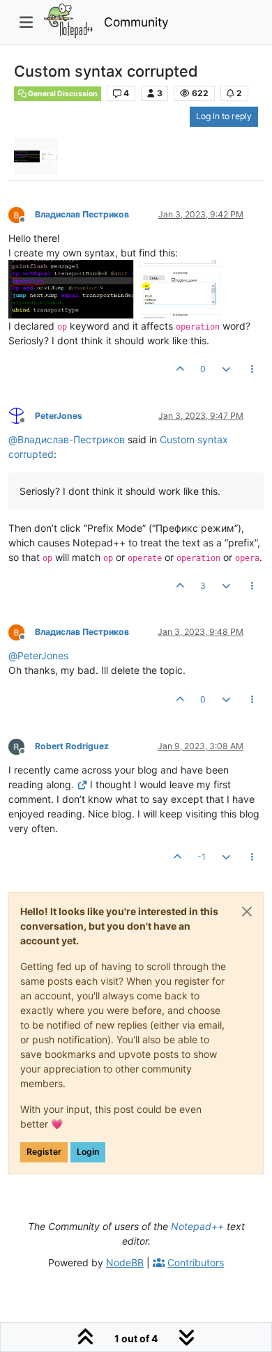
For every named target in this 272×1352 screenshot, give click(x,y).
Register (44, 1151)
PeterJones (58, 415)
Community (136, 22)
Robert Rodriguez (72, 746)
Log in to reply (224, 116)
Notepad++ (197, 1226)
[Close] (247, 911)
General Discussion (62, 93)
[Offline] (21, 214)
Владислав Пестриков (82, 214)
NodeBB (125, 1262)
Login (88, 1151)
